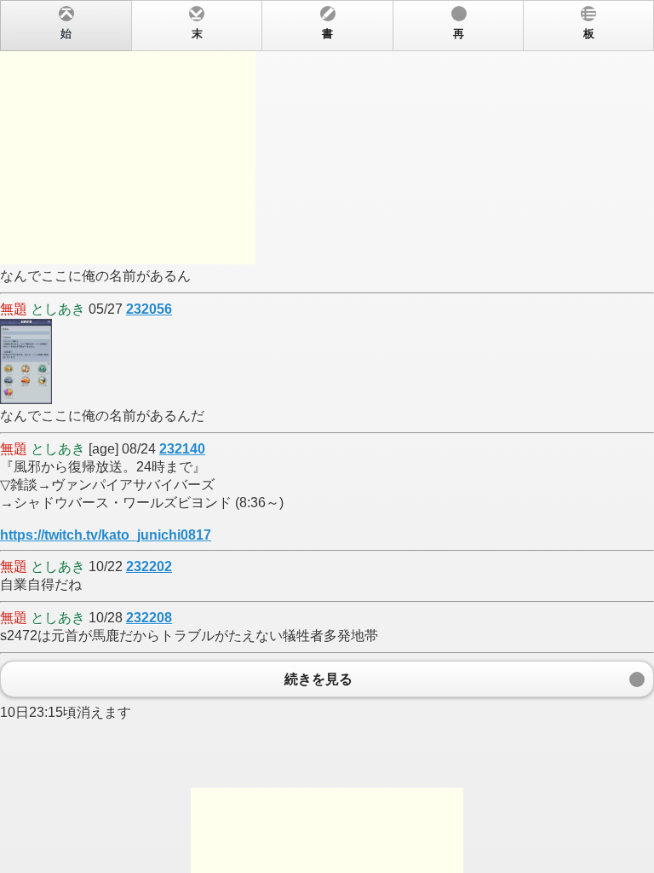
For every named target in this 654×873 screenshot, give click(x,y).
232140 (182, 449)
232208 (149, 617)
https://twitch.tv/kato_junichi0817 (105, 535)
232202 (149, 566)
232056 (149, 309)
